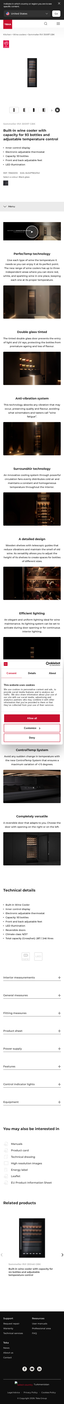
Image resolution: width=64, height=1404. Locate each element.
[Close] (59, 3)
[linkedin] (39, 1369)
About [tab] (52, 673)
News (6, 1347)
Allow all (32, 718)
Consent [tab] (11, 673)
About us (8, 1352)
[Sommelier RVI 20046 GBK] (32, 1238)
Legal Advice (13, 1392)
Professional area (41, 1328)
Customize (30, 728)
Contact (7, 1357)
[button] (27, 13)
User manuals (39, 1323)
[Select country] (51, 23)
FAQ (34, 1333)
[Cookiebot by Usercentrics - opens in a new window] (46, 664)
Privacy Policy (31, 1392)
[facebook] (24, 1369)
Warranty (8, 1328)
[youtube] (32, 1369)
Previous (1, 1255)
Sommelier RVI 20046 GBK (25, 1264)
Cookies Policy (48, 1392)
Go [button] (56, 13)
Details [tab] (32, 673)
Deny (32, 737)
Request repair (11, 1323)
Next (51, 110)
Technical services (13, 1333)
